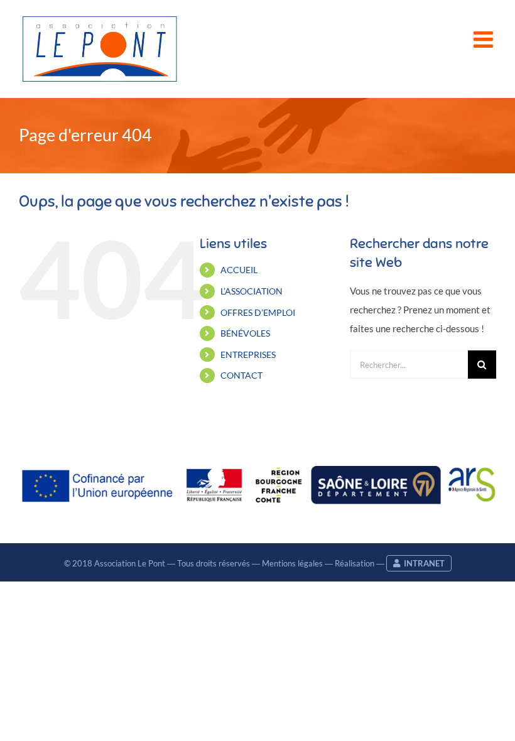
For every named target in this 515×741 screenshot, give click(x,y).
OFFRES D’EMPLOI (257, 312)
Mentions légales (292, 563)
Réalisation (354, 563)
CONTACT (241, 375)
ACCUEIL (239, 269)
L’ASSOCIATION (251, 291)
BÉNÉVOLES (245, 333)
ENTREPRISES (248, 354)
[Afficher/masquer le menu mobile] (485, 39)
